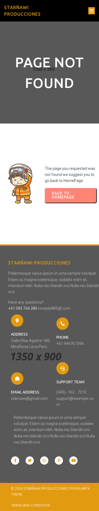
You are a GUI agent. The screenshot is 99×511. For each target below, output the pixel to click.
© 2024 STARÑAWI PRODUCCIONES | (40, 488)
